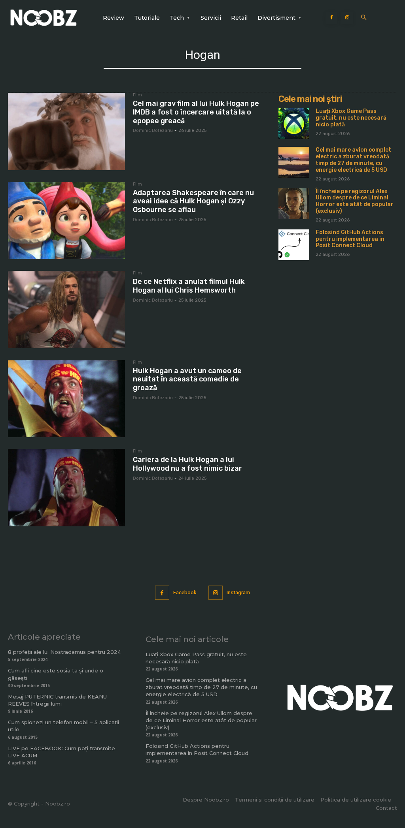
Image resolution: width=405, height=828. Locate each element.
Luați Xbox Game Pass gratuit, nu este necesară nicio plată (351, 118)
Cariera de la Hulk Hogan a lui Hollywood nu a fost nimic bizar (187, 464)
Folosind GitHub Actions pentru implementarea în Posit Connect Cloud (350, 239)
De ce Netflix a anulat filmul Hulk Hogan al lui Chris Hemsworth (189, 286)
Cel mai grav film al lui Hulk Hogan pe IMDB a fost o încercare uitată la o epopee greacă (196, 112)
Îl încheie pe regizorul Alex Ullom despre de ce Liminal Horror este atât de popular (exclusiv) (355, 201)
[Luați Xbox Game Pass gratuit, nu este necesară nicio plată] (293, 123)
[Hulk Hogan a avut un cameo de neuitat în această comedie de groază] (66, 398)
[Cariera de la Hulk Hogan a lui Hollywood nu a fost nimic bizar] (66, 487)
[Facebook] (331, 18)
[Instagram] (347, 18)
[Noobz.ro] (43, 18)
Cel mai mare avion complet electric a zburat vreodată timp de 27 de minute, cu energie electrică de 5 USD (353, 159)
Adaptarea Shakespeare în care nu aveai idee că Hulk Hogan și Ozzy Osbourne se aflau (193, 201)
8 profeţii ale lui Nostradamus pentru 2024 (64, 652)
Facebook (185, 592)
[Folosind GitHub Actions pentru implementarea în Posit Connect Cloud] (293, 244)
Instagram (238, 592)
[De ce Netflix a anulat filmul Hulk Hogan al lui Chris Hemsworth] (66, 309)
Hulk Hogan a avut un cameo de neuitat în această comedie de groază (187, 379)
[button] (363, 18)
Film (137, 95)
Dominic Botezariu (153, 130)
